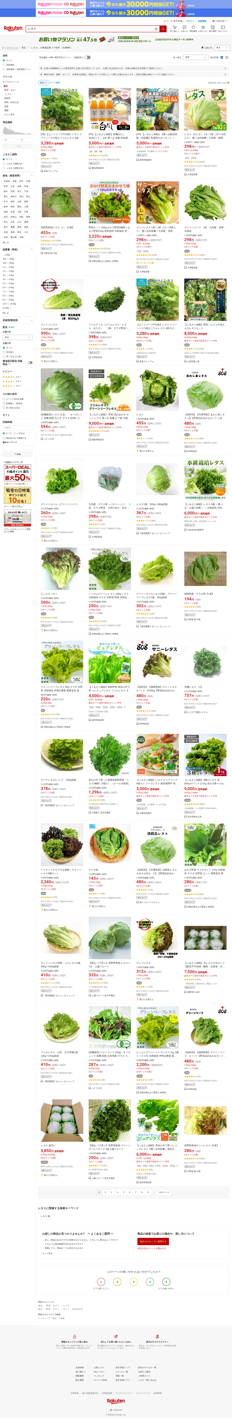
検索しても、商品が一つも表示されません (64, 1248)
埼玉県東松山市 (194, 817)
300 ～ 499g (8, 259)
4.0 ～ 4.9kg (8, 279)
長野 (26, 201)
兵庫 (26, 212)
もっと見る (47, 1253)
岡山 (6, 222)
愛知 (19, 206)
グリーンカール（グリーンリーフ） (60, 504)
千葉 (26, 191)
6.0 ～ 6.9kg (8, 287)
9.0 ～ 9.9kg (8, 300)
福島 (19, 186)
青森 (15, 181)
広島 (13, 222)
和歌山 (14, 217)
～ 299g (6, 255)
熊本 (19, 232)
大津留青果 (192, 175)
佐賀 (6, 232)
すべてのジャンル (10, 47)
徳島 (26, 222)
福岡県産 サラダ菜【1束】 (199, 593)
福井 (13, 201)
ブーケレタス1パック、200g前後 (58, 780)
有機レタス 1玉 (193, 687)
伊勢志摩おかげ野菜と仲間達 (105, 261)
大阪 (19, 212)
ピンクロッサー (49, 593)
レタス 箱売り (48, 1145)
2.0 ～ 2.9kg (8, 271)
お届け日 (7, 343)
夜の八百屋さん (51, 361)
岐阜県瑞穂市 (145, 160)
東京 (6, 196)
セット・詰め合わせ (73, 1309)
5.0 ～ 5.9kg (8, 283)
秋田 (6, 186)
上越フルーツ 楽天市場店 (103, 996)
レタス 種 (45, 1216)
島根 (28, 217)
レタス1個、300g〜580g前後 (152, 504)
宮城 (28, 181)
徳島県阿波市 (98, 440)
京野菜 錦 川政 (50, 253)
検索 (19, 146)
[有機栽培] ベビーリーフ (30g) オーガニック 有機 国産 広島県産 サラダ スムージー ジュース (109, 1056)
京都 (13, 212)
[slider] (3, 134)
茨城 (26, 186)
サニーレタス (143, 963)
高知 (19, 227)
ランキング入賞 (146, 263)
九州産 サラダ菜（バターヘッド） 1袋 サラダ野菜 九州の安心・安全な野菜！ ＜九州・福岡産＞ (109, 508)
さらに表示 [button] (9, 114)
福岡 (26, 227)
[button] (220, 21)
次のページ (164, 1192)
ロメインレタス (49, 324)
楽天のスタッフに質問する (153, 1241)
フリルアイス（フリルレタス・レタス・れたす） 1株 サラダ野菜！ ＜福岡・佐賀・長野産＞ (109, 328)
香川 (6, 227)
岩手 (21, 181)
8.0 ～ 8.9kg (8, 296)
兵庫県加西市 (145, 813)
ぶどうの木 (49, 439)
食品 (40, 1305)
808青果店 (192, 451)
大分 (26, 232)
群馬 (13, 191)
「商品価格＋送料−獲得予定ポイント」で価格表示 (60, 57)
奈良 (6, 217)
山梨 (19, 201)
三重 (26, 206)
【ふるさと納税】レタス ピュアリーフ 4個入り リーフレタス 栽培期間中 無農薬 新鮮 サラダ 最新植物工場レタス (157, 783)
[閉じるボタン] (225, 68)
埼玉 (19, 191)
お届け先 (7, 332)
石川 (6, 201)
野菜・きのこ (52, 1305)
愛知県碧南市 (98, 168)
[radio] (4, 60)
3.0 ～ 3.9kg (8, 275)
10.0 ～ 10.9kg (9, 304)
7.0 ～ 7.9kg (8, 291)
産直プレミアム (51, 171)
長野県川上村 (193, 992)
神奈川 (14, 196)
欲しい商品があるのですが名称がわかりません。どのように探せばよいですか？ (81, 1240)
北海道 (7, 181)
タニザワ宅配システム (197, 712)
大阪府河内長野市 (195, 530)
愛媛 (13, 227)
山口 (19, 222)
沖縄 (21, 237)
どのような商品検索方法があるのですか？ (64, 1244)
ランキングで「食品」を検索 (51, 1318)
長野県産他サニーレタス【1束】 (201, 1145)
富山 (28, 196)
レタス (140, 414)
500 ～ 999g (8, 263)
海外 (12, 327)
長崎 (13, 232)
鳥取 (21, 217)
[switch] (30, 362)
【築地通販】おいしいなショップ (154, 533)
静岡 (13, 206)
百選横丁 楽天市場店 (101, 813)
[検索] (163, 28)
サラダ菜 (93, 869)
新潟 (21, 196)
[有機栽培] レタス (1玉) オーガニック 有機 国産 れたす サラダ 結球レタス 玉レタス (61, 418)
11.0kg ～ (7, 308)
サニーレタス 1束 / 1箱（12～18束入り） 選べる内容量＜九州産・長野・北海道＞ (156, 231)
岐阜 (6, 206)
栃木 (6, 191)
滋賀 (6, 212)
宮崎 (6, 237)
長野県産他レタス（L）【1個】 (57, 227)
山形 (13, 186)
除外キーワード (10, 442)
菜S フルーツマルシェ (149, 902)
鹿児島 (14, 237)
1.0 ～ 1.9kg (8, 267)
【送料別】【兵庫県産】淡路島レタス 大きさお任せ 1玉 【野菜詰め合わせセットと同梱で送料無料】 (157, 873)
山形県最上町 (193, 361)
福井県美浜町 (98, 720)
